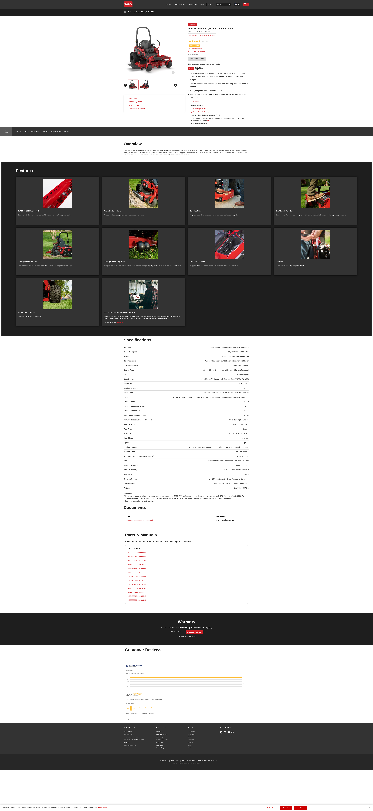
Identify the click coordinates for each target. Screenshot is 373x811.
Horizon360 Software (137, 109)
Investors (190, 742)
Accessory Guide (135, 102)
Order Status (159, 731)
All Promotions (134, 105)
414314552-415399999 (137, 576)
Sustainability (191, 734)
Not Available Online (197, 59)
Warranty (66, 131)
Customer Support (160, 748)
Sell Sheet (133, 98)
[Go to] (230, 4)
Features (25, 131)
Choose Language (194, 632)
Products (168, 4)
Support (202, 4)
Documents (45, 131)
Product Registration (129, 734)
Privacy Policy (175, 760)
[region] (186, 808)
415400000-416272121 (137, 572)
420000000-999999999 (137, 553)
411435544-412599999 (137, 592)
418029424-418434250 (137, 561)
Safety (189, 737)
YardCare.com (192, 748)
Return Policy (159, 737)
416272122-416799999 (137, 568)
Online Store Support (161, 734)
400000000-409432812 (137, 600)
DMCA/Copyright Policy (189, 760)
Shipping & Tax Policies (162, 739)
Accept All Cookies (300, 808)
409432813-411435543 (137, 596)
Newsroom (191, 739)
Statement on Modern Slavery (207, 760)
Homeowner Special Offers (131, 737)
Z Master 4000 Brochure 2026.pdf (140, 520)
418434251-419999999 (137, 557)
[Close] (370, 808)
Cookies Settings (272, 808)
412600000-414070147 (137, 588)
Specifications (35, 131)
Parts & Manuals (180, 4)
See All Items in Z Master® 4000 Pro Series (202, 35)
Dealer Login (159, 745)
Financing (126, 742)
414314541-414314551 (137, 580)
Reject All (286, 808)
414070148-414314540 (137, 584)
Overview (18, 131)
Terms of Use (164, 760)
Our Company (191, 731)
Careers (190, 745)
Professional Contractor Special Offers (134, 739)
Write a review (194, 45)
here (208, 120)
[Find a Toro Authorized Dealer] (195, 68)
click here (120, 322)
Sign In (210, 4)
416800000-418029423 (137, 565)
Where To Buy (192, 4)
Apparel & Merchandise (130, 745)
